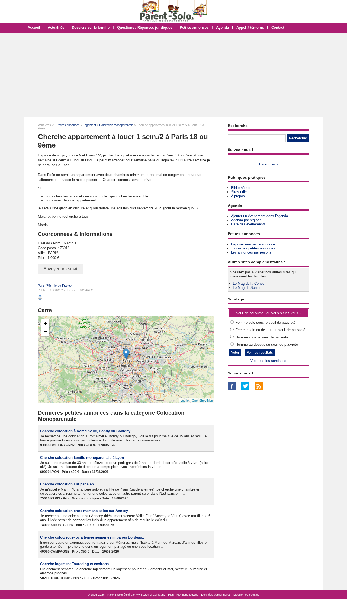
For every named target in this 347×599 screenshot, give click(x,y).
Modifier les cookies (246, 594)
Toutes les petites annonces (253, 248)
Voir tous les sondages (268, 361)
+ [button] (45, 323)
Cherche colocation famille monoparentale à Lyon (82, 458)
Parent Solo (268, 164)
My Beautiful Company (150, 594)
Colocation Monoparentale (116, 125)
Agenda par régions (246, 220)
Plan (171, 594)
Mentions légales (187, 594)
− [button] (45, 331)
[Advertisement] (173, 75)
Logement (89, 125)
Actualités (56, 27)
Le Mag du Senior (247, 288)
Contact (277, 27)
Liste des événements (248, 224)
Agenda (222, 27)
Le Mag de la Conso (248, 283)
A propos (238, 196)
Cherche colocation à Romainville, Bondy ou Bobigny (85, 431)
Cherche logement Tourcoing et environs (74, 564)
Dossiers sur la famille (91, 27)
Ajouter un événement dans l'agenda (259, 216)
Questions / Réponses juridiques (144, 27)
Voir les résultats (260, 352)
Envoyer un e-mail (60, 269)
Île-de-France (63, 285)
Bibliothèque (240, 188)
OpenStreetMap (202, 400)
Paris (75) (44, 285)
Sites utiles (240, 192)
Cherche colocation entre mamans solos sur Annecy (84, 511)
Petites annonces (194, 27)
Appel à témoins (250, 27)
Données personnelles (216, 594)
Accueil (34, 27)
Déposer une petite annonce (253, 244)
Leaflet (185, 400)
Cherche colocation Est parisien (67, 484)
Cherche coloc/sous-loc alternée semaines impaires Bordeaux (92, 537)
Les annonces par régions (251, 252)
